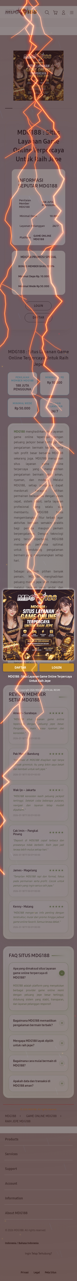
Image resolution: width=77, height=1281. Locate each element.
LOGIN (57, 667)
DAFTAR (20, 667)
